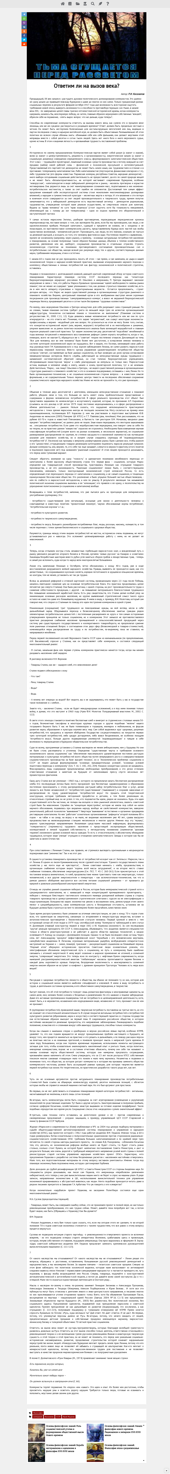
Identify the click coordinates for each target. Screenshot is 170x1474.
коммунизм (37, 1417)
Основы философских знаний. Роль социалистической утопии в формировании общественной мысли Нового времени (65, 1430)
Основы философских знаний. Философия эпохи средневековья (122, 1447)
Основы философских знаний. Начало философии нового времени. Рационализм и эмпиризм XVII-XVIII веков (123, 1430)
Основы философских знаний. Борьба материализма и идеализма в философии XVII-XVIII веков (65, 1448)
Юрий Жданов (69, 1417)
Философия (38, 1413)
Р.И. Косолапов (136, 93)
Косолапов (49, 1417)
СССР (58, 1417)
